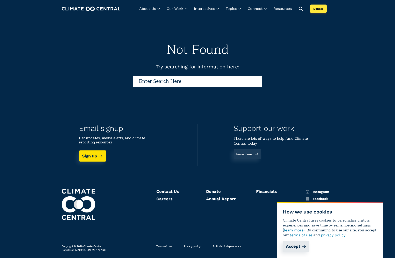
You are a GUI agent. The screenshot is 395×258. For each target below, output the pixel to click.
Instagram (321, 192)
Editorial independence (227, 246)
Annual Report (221, 198)
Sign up (89, 156)
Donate (318, 8)
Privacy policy (192, 246)
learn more (293, 230)
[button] (149, 8)
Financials (266, 191)
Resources (282, 8)
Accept (293, 246)
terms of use (301, 235)
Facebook (320, 199)
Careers (164, 198)
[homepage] (91, 8)
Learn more (244, 154)
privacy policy (333, 235)
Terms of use (164, 246)
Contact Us (167, 191)
